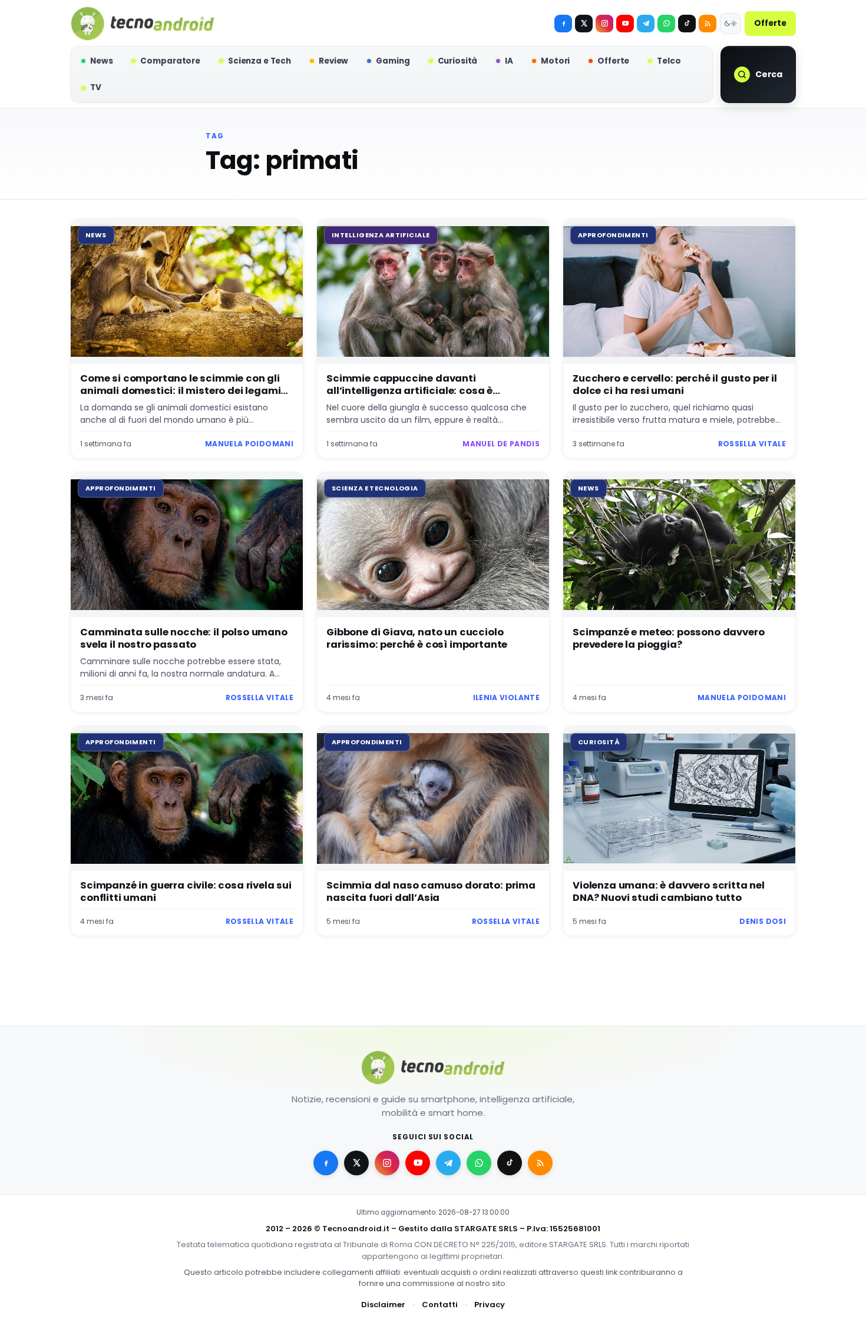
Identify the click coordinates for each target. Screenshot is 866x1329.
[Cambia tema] (730, 23)
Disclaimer (383, 1304)
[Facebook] (563, 23)
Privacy (489, 1304)
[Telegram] (646, 23)
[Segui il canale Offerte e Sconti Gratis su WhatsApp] (666, 23)
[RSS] (707, 23)
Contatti (440, 1304)
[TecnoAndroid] (142, 23)
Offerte (770, 23)
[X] (584, 23)
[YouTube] (625, 23)
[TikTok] (687, 23)
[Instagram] (604, 23)
